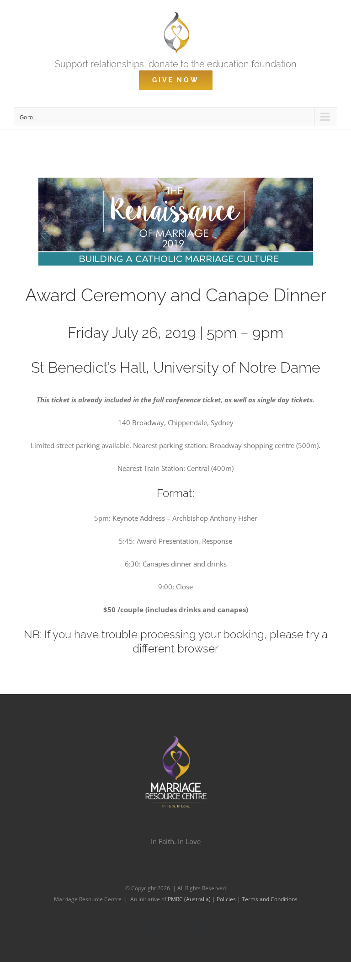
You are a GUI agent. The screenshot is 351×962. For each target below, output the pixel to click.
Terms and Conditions (270, 899)
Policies (227, 899)
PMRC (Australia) (190, 899)
